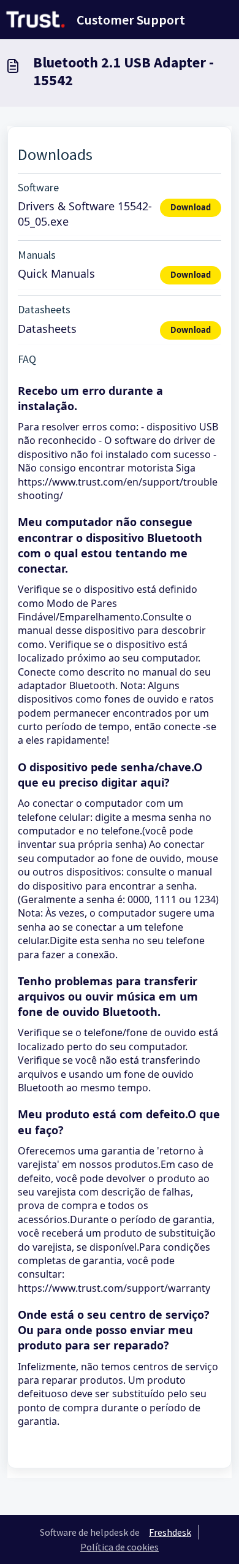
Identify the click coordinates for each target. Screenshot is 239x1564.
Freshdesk (170, 1532)
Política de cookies (119, 1547)
